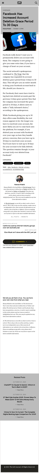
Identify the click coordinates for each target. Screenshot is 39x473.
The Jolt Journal (27, 187)
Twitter (25, 189)
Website (24, 216)
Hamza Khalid (7, 28)
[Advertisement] (19, 274)
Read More (20, 390)
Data (9, 167)
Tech (27, 163)
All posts (15, 216)
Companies (6, 10)
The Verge (18, 74)
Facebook (8, 163)
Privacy (26, 167)
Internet (18, 163)
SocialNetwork (7, 169)
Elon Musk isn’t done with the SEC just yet (20, 232)
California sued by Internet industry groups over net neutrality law (19, 227)
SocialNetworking (18, 169)
